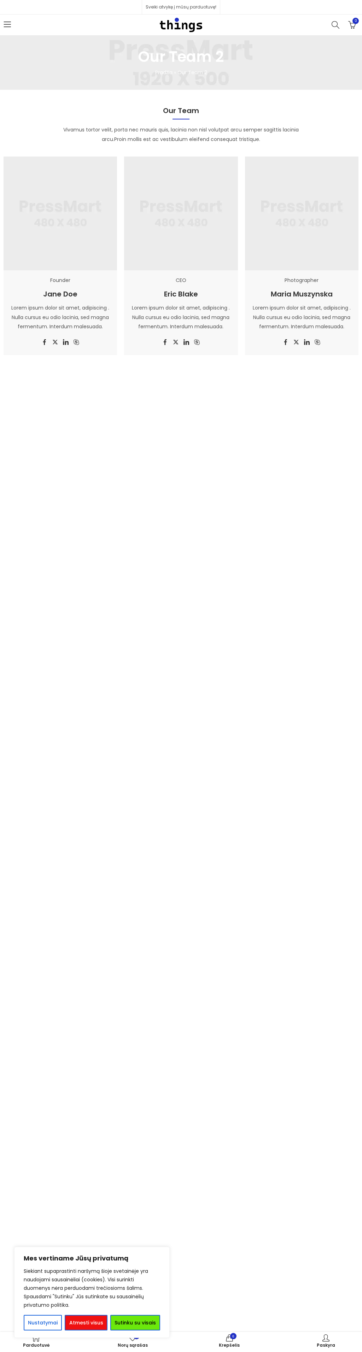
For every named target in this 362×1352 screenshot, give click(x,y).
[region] (92, 1292)
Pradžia (164, 72)
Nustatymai (43, 1322)
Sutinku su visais (135, 1322)
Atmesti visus (86, 1322)
